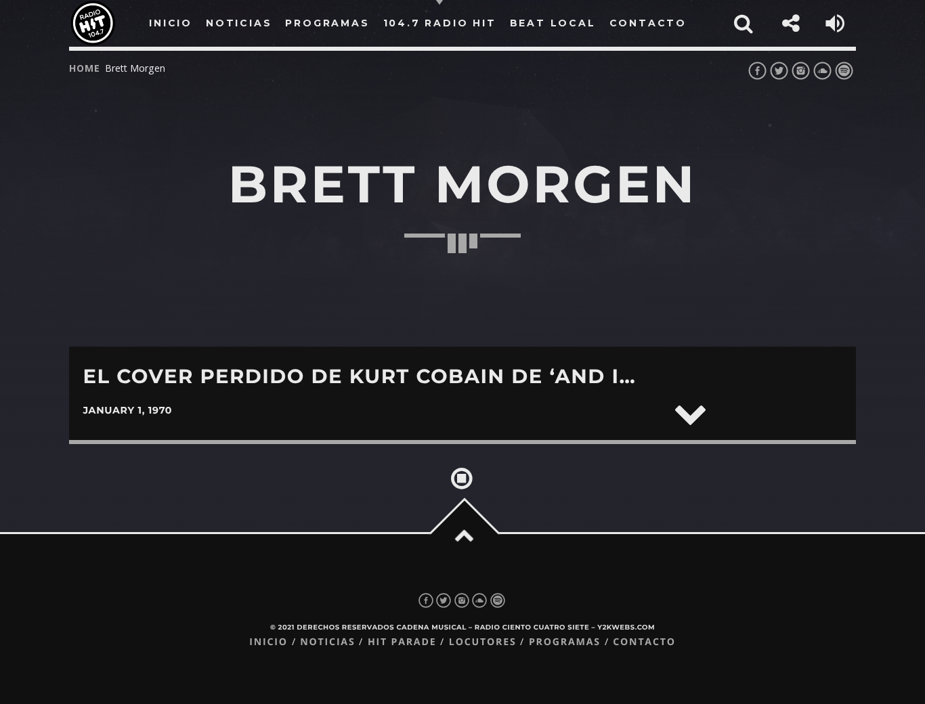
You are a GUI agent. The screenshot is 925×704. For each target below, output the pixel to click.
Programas (565, 642)
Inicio (268, 642)
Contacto (644, 642)
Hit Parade (402, 642)
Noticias (327, 642)
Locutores (483, 642)
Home (84, 68)
